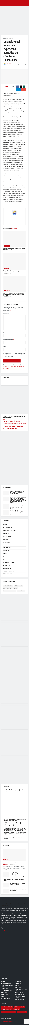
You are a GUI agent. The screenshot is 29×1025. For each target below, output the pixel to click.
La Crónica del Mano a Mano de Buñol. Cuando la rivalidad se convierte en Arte (17, 492)
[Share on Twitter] (21, 87)
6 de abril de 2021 (13, 864)
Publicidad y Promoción (6, 1018)
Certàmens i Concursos (9, 530)
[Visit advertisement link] (14, 21)
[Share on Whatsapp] (24, 87)
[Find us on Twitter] (4, 931)
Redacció (9, 63)
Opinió (4, 559)
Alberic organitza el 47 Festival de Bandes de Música (14, 880)
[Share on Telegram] (18, 89)
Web (4, 346)
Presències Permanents (9, 562)
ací (16, 428)
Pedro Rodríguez (7, 588)
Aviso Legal (3, 1017)
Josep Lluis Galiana (8, 585)
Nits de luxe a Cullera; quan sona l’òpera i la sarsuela (13, 837)
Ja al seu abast (7, 548)
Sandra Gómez (21, 590)
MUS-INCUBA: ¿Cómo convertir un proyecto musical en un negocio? (12, 271)
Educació (5, 539)
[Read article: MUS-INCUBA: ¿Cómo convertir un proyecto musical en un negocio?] (14, 261)
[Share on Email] (23, 89)
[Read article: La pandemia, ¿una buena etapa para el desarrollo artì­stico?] (14, 855)
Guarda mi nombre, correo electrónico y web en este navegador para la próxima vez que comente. (15, 355)
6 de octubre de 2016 (9, 66)
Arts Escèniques (7, 527)
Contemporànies (7, 536)
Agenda (5, 524)
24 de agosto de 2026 (7, 273)
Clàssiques (7, 290)
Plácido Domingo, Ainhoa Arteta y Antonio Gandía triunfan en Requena (14, 249)
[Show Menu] (1, 3)
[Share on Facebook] (17, 87)
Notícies (11, 38)
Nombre (5, 332)
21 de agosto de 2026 (7, 296)
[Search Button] (27, 3)
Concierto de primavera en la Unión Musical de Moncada (18, 884)
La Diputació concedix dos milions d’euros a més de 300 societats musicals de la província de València (15, 833)
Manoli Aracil (5, 864)
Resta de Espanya (7, 568)
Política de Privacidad (13, 1017)
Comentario (6, 313)
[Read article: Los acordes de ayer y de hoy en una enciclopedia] (6, 891)
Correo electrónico (8, 339)
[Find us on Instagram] (7, 931)
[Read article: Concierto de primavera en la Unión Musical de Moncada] (6, 885)
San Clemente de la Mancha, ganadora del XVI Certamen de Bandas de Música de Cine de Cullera (16, 506)
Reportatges (6, 565)
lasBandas (5, 38)
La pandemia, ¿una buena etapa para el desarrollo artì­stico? (14, 862)
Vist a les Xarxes (7, 574)
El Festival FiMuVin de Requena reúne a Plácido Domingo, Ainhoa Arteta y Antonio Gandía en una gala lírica (13, 294)
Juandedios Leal (18, 585)
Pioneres (15, 588)
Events (5, 545)
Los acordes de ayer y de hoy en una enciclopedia (18, 889)
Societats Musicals (8, 571)
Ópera (4, 556)
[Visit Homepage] (14, 2)
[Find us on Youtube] (9, 931)
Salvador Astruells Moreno (9, 590)
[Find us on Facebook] (3, 382)
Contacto (22, 1017)
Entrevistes (6, 542)
